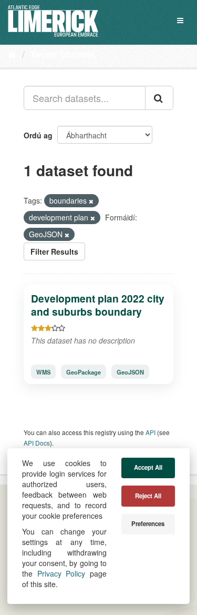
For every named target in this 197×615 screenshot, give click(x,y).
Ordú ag (38, 135)
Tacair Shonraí (62, 54)
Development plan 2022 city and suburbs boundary (97, 305)
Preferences (147, 523)
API (150, 432)
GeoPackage (83, 372)
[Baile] (12, 54)
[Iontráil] (159, 98)
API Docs (37, 442)
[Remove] (91, 201)
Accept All (148, 467)
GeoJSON (130, 372)
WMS (43, 372)
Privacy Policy (61, 573)
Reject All (148, 495)
